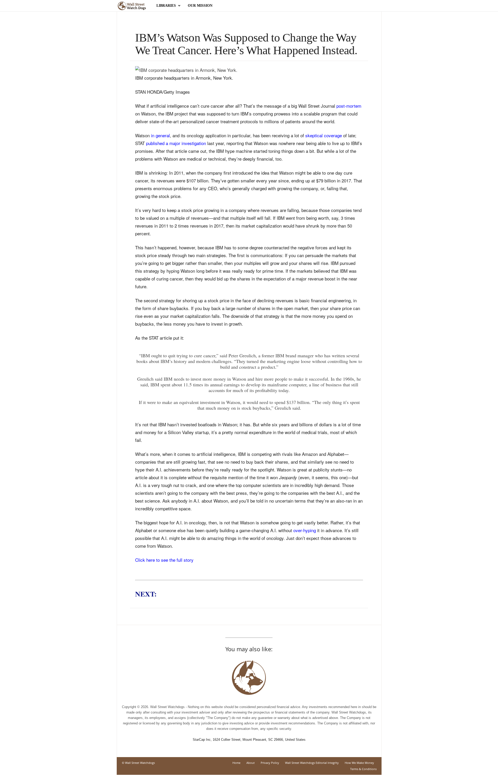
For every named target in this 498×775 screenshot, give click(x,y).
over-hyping (304, 530)
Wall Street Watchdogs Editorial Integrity (312, 763)
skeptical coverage (323, 135)
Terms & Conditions (363, 769)
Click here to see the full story (164, 560)
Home (236, 763)
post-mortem (348, 105)
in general (160, 135)
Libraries (166, 6)
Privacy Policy (270, 763)
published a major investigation (176, 143)
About (250, 763)
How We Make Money (359, 763)
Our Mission (200, 6)
